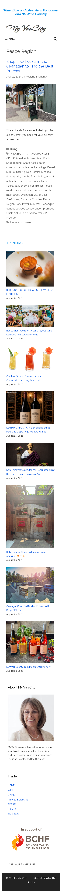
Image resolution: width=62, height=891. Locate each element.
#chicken (29, 158)
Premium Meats (31, 204)
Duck (29, 171)
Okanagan (27, 194)
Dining (13, 149)
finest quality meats (17, 176)
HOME (11, 785)
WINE (11, 790)
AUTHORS (13, 814)
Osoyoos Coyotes (31, 199)
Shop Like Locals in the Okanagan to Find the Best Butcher (29, 66)
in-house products (33, 190)
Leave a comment (21, 222)
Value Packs (21, 213)
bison (39, 158)
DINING (11, 795)
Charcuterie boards (34, 162)
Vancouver (35, 213)
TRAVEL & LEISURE (18, 799)
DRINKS (12, 809)
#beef (19, 158)
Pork (18, 204)
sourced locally (25, 208)
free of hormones (30, 181)
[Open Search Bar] (55, 39)
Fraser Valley (38, 176)
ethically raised (42, 171)
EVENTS (12, 804)
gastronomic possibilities (29, 185)
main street (13, 194)
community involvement (20, 167)
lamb (48, 190)
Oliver (37, 194)
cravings (41, 167)
